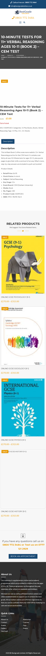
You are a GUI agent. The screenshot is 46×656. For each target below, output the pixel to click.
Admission (27, 619)
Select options (23, 291)
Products (10, 55)
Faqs (25, 625)
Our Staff (4, 631)
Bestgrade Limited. (19, 653)
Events (3, 625)
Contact (4, 622)
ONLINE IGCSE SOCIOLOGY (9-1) (15, 369)
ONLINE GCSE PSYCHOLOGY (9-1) (15, 297)
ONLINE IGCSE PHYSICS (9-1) (13, 440)
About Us (4, 619)
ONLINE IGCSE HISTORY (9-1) (13, 511)
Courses (26, 622)
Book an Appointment (23, 556)
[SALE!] (23, 264)
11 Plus (15, 131)
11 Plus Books (20, 55)
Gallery (3, 628)
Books (35, 128)
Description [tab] (8, 141)
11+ (19, 131)
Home (2, 55)
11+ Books (26, 131)
